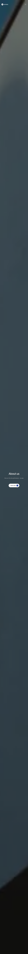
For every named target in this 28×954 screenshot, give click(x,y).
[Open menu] (26, 4)
